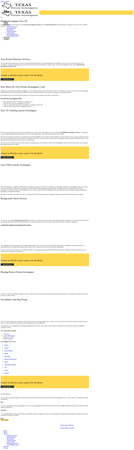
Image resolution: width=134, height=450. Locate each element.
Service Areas (64, 425)
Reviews (6, 446)
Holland (6, 373)
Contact (6, 448)
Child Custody (11, 441)
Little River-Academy (10, 364)
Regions (71, 425)
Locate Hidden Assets (13, 444)
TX (1, 17)
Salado (6, 362)
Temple (6, 348)
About (6, 23)
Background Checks (12, 443)
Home (5, 431)
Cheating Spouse (11, 440)
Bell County (11, 335)
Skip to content (5, 1)
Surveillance (10, 438)
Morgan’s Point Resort (10, 359)
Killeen (6, 345)
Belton (6, 353)
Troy (8, 334)
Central (10, 338)
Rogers (6, 370)
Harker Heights (8, 350)
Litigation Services (12, 26)
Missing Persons (11, 28)
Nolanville (7, 356)
